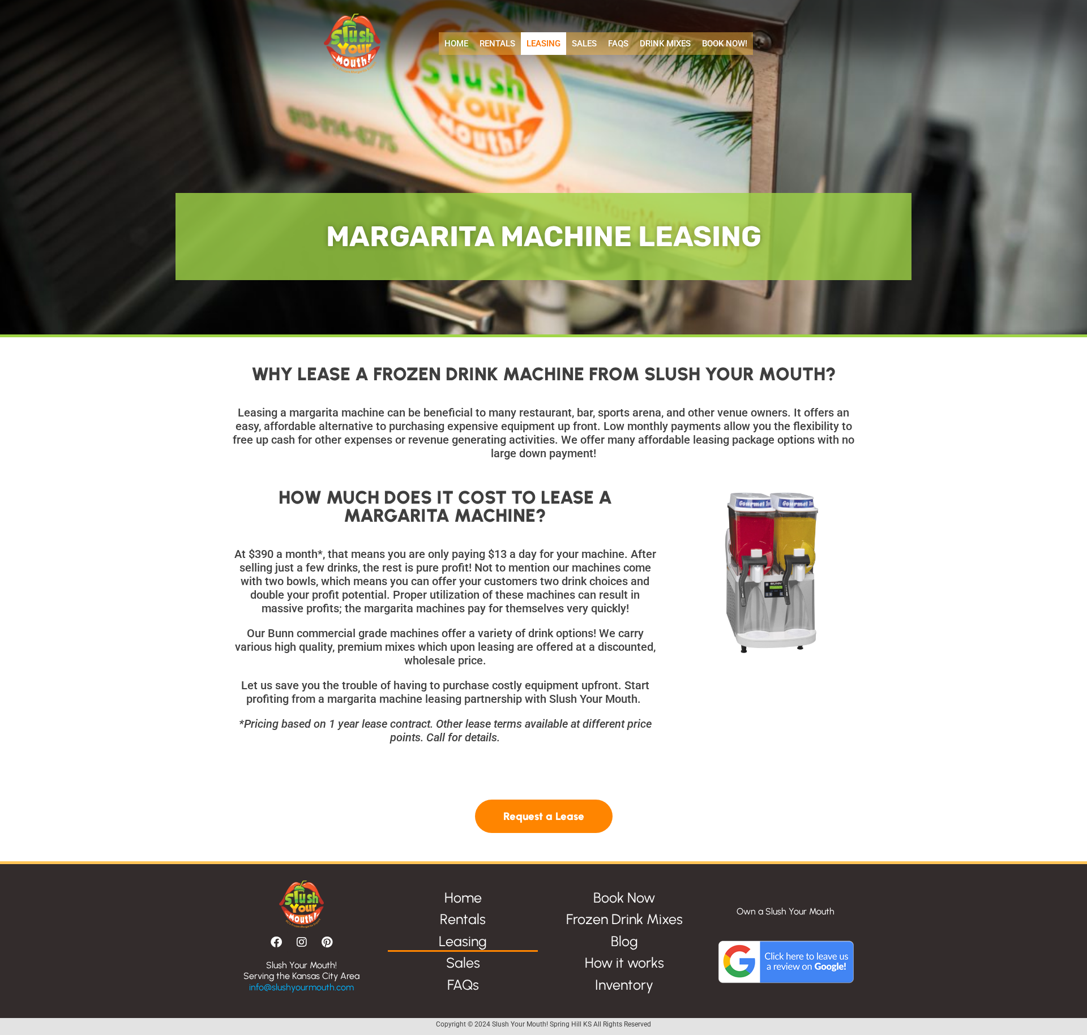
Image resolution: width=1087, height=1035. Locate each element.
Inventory (624, 984)
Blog (624, 941)
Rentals (497, 43)
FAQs (618, 43)
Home (456, 43)
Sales (584, 43)
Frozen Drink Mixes (624, 919)
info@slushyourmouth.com (301, 987)
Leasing (543, 43)
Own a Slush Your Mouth (785, 911)
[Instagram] (301, 942)
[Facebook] (276, 942)
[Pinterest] (327, 942)
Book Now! (724, 43)
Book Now (624, 897)
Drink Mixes (665, 43)
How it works (624, 962)
